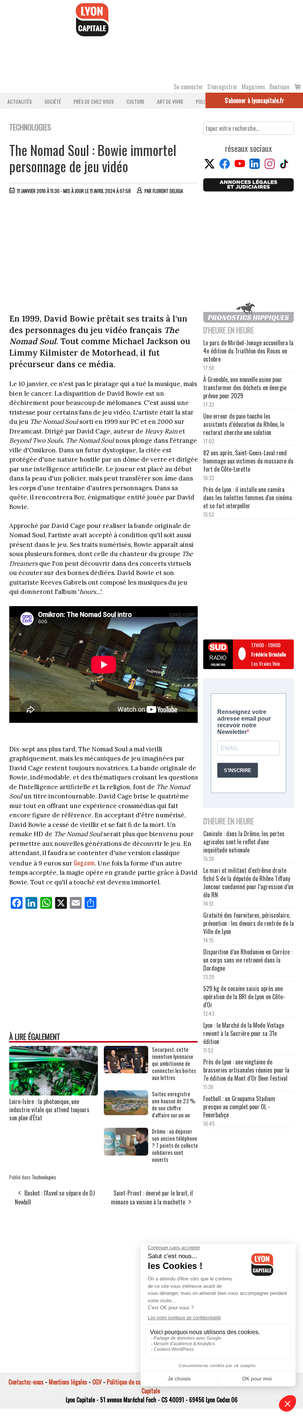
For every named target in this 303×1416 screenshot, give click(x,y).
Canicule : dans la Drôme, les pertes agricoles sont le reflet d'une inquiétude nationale (244, 842)
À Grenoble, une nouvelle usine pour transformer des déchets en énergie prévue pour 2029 (244, 387)
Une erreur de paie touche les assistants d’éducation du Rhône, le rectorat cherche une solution (243, 424)
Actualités (19, 101)
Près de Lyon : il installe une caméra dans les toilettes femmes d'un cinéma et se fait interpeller (247, 497)
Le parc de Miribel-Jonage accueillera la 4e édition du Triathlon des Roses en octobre (248, 351)
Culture (135, 101)
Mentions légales (68, 1381)
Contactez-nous (26, 1381)
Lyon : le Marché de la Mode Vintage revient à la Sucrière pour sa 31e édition (243, 1033)
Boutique (279, 86)
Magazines (253, 86)
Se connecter (188, 86)
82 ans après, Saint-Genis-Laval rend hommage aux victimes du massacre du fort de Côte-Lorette (248, 461)
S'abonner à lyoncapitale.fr (254, 100)
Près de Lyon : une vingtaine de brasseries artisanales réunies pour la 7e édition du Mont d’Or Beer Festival (246, 1070)
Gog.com (83, 862)
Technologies (44, 1177)
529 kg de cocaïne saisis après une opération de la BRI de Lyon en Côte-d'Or (244, 996)
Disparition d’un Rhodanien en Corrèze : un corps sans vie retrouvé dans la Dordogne (247, 960)
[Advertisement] (103, 256)
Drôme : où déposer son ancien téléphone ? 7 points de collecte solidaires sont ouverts (175, 1145)
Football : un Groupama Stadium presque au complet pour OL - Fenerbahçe (239, 1106)
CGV (97, 1381)
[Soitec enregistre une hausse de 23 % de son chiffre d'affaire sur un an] (126, 1112)
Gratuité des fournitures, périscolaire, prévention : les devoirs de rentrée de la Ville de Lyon (248, 923)
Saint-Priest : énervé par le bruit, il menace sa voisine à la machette (152, 1197)
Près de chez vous (94, 101)
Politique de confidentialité (137, 1381)
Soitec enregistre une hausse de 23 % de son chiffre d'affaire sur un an (173, 1104)
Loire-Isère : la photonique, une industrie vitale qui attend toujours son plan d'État (49, 1109)
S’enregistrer (222, 86)
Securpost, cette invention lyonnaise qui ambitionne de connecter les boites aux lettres (174, 1063)
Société (52, 101)
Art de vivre (170, 101)
